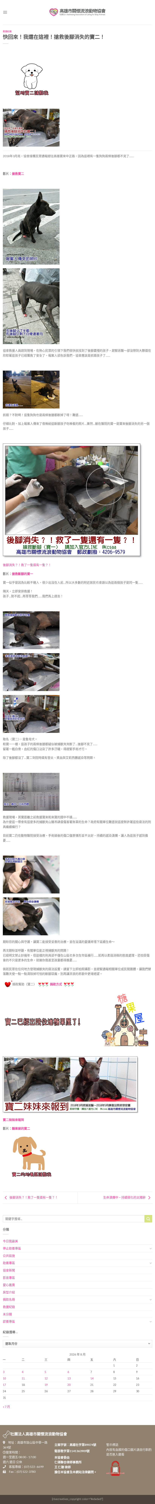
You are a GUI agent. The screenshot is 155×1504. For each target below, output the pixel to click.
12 (46, 1378)
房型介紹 (9, 1292)
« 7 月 (6, 1406)
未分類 (7, 1314)
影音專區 (9, 1277)
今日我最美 (10, 1241)
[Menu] (5, 12)
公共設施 (9, 1255)
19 (46, 1384)
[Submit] (148, 1218)
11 (23, 1378)
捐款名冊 (9, 1299)
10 (4, 1378)
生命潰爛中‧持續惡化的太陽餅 (124, 1197)
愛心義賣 (9, 1285)
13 (69, 1378)
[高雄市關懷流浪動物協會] (77, 12)
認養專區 (9, 1321)
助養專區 (9, 1263)
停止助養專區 (12, 1248)
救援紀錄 (7, 31)
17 (4, 1384)
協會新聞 (9, 1270)
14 (91, 1378)
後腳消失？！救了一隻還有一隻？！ (27, 565)
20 (69, 1384)
